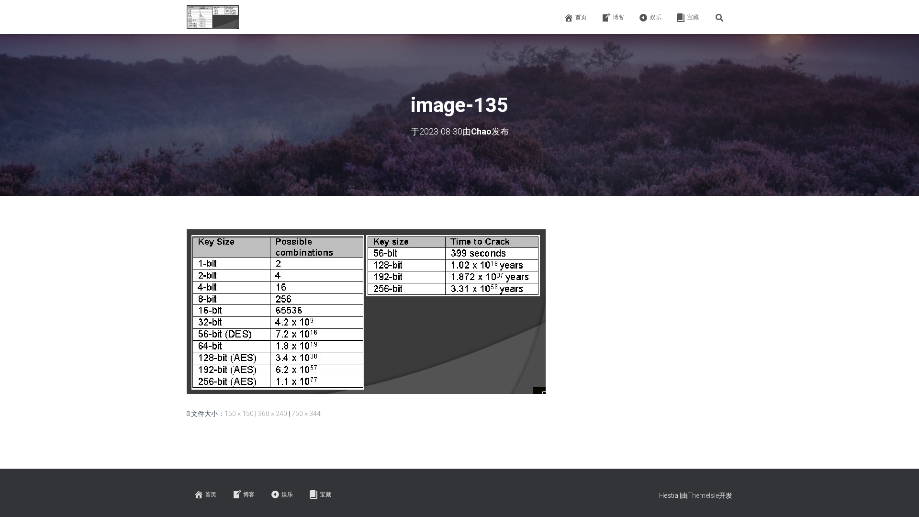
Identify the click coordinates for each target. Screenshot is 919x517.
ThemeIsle (703, 495)
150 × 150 (239, 413)
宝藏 (693, 17)
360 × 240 (272, 413)
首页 (581, 17)
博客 (618, 17)
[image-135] (366, 311)
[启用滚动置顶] (900, 498)
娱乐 (655, 17)
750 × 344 (306, 413)
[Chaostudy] (212, 17)
